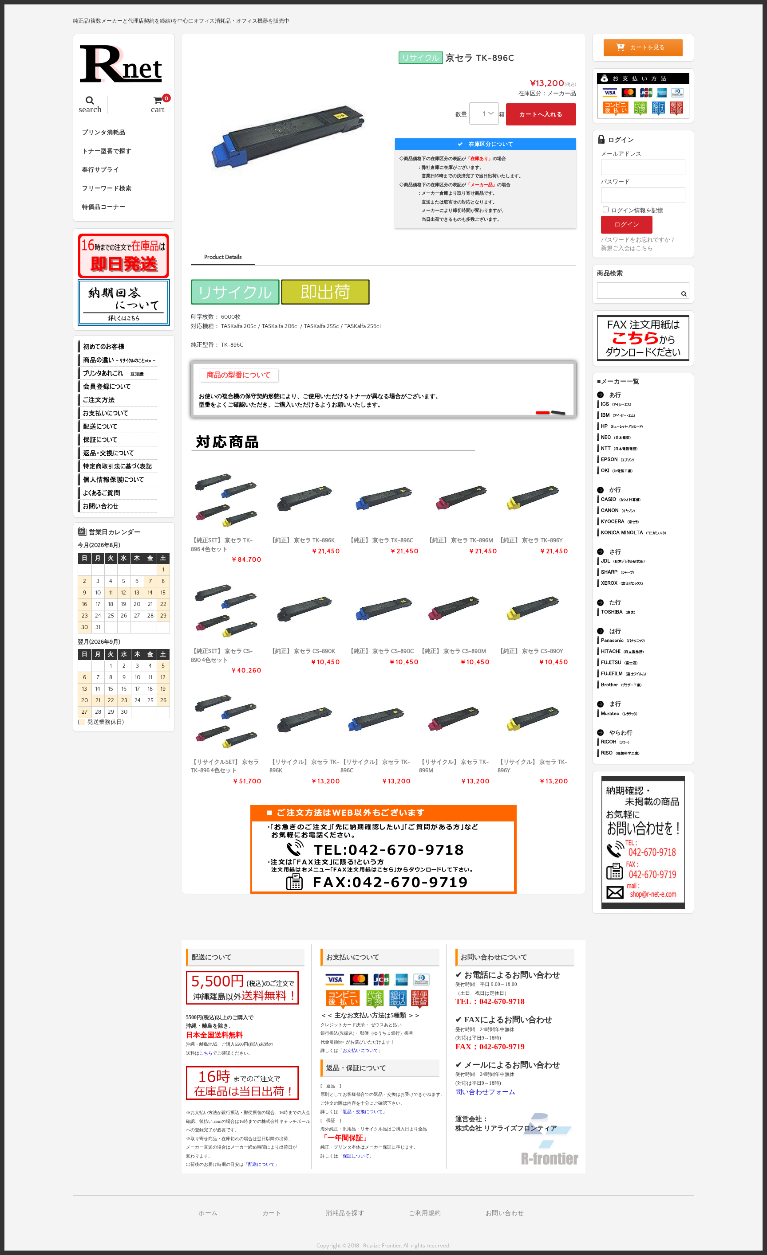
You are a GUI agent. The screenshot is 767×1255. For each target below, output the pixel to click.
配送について (118, 426)
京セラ (647, 522)
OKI (647, 471)
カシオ (647, 500)
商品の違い (118, 360)
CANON (647, 511)
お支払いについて (118, 413)
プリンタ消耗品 (104, 132)
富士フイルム (647, 674)
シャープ (647, 573)
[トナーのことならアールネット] (124, 78)
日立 (647, 652)
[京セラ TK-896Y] (533, 499)
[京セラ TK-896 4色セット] (226, 499)
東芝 (647, 612)
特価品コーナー (104, 207)
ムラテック (647, 714)
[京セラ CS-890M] (454, 610)
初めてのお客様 (118, 346)
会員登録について (118, 386)
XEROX (647, 584)
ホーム (208, 1213)
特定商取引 (118, 466)
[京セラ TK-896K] (304, 499)
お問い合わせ (118, 506)
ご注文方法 (118, 400)
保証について (118, 439)
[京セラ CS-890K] (304, 610)
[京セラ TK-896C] (383, 499)
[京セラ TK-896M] (462, 499)
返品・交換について (118, 453)
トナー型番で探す (107, 151)
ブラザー (647, 685)
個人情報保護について (118, 479)
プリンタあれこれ (118, 373)
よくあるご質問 (118, 493)
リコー (647, 742)
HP (647, 427)
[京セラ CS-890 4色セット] (226, 610)
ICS (647, 405)
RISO (647, 753)
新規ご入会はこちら (627, 248)
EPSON (647, 460)
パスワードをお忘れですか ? (637, 240)
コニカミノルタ (647, 533)
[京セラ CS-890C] (383, 610)
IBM (647, 416)
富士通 (647, 663)
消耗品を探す (345, 1213)
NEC (647, 438)
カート (272, 1213)
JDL (647, 561)
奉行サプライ (100, 170)
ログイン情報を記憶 (636, 210)
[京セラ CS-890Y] (533, 610)
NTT (647, 449)
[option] (287, 139)
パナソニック (647, 641)
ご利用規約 (425, 1213)
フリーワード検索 (107, 188)
